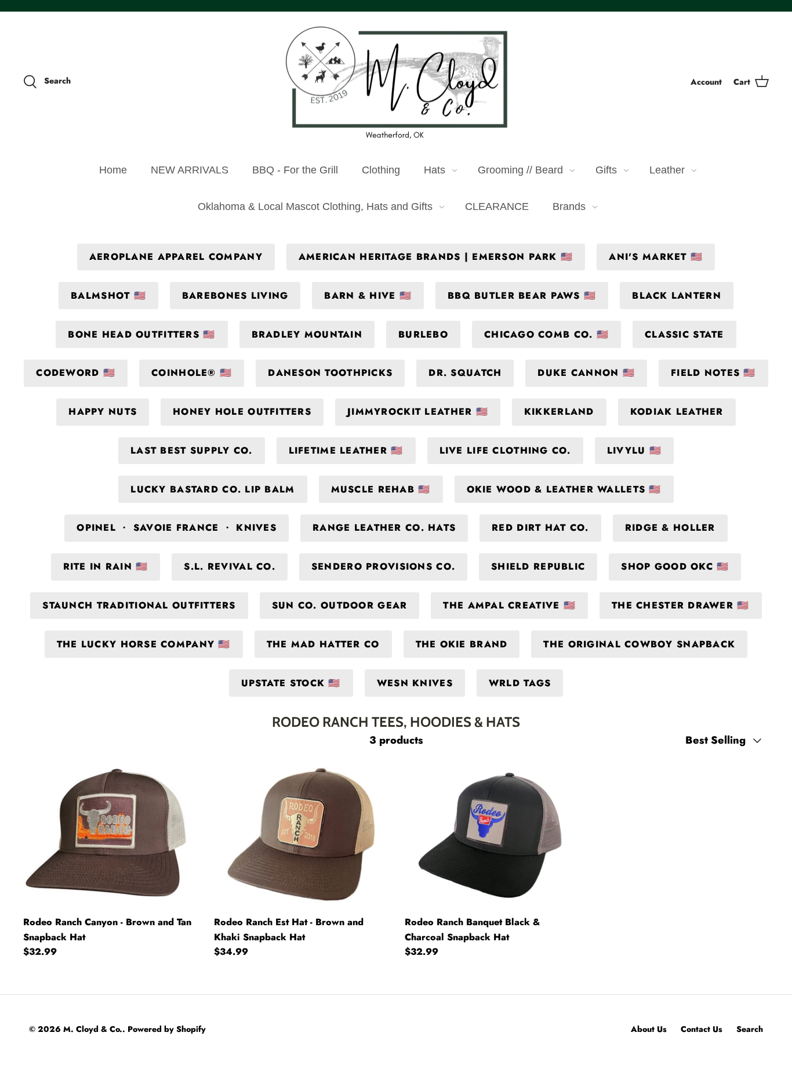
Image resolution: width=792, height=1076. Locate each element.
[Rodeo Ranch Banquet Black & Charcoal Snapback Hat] (491, 834)
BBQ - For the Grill (295, 170)
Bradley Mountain (307, 334)
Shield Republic (538, 566)
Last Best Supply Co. (191, 450)
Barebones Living (235, 295)
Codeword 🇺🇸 (75, 372)
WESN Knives (415, 683)
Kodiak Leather (677, 411)
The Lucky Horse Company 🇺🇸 (144, 644)
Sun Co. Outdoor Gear (340, 605)
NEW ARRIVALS (189, 170)
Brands (569, 206)
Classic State (684, 334)
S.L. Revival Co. (229, 566)
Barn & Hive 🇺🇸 (368, 295)
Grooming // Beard (520, 170)
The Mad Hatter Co (323, 644)
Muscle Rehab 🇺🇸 (381, 489)
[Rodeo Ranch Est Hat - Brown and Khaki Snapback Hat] (300, 834)
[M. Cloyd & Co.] (396, 82)
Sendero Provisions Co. (383, 566)
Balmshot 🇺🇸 (108, 295)
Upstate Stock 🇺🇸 (291, 683)
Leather (667, 170)
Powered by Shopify (167, 1029)
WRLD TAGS (520, 683)
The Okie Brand (462, 644)
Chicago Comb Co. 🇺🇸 (546, 334)
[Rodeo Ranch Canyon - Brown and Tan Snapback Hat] (110, 834)
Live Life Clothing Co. (505, 450)
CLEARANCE (497, 206)
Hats (434, 170)
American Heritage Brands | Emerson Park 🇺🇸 (436, 256)
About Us (649, 1029)
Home (113, 170)
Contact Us (701, 1029)
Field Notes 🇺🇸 (713, 372)
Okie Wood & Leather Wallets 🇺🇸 (564, 489)
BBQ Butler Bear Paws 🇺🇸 (522, 295)
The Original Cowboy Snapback (639, 644)
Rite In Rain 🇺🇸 (105, 566)
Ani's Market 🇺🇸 (656, 256)
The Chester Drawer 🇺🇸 (681, 605)
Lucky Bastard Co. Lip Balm (212, 489)
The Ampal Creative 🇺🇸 (509, 605)
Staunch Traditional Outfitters (138, 605)
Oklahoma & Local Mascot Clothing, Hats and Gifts (315, 206)
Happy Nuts (102, 411)
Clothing (381, 170)
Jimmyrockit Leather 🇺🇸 (417, 411)
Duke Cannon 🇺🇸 (586, 372)
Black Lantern (676, 295)
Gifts (606, 170)
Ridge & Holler (670, 527)
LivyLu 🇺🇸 (634, 450)
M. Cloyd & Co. (92, 1029)
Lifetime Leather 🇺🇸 (346, 450)
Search (749, 1029)
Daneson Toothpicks (330, 372)
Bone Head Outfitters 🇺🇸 (141, 334)
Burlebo (423, 334)
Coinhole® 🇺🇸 (191, 372)
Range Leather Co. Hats (384, 527)
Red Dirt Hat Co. (540, 527)
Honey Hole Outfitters (242, 411)
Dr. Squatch (465, 372)
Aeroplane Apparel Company (176, 256)
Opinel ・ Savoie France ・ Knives (177, 527)
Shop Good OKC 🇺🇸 (675, 566)
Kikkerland (559, 411)
